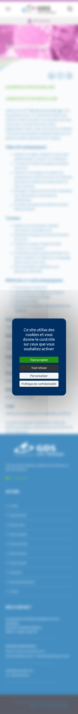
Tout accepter (39, 359)
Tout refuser (39, 367)
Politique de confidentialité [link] (38, 383)
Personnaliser (39, 375)
